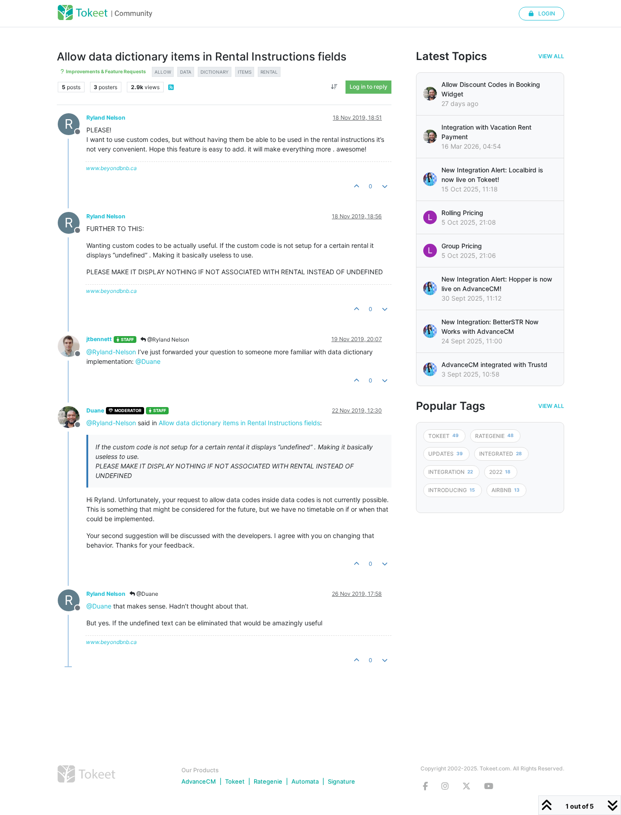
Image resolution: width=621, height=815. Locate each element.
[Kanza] (430, 179)
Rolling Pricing (462, 212)
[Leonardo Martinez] (430, 136)
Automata (305, 781)
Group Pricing (461, 246)
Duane (95, 410)
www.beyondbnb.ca (111, 168)
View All (551, 56)
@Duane (147, 361)
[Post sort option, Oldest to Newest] (334, 86)
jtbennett (99, 339)
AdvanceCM (198, 781)
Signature (341, 781)
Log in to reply (368, 86)
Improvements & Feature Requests (105, 72)
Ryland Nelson (105, 117)
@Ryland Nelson (167, 339)
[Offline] (72, 345)
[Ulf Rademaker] (430, 94)
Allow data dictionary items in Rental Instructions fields (239, 423)
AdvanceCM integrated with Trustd (494, 364)
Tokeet (235, 781)
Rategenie (268, 781)
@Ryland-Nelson (111, 352)
